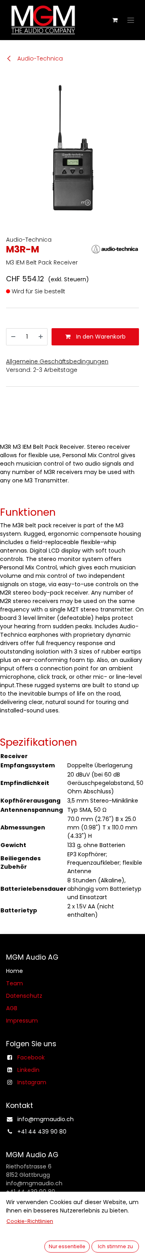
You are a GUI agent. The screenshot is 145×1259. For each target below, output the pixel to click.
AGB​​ (11, 1008)
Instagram (31, 1082)
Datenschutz (24, 996)
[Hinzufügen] (41, 337)
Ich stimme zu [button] (115, 1246)
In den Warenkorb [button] (100, 337)
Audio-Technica (39, 58)
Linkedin (28, 1070)
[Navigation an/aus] (130, 20)
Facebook (31, 1057)
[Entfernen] (13, 337)
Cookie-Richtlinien (29, 1221)
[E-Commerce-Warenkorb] (114, 20)
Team (14, 983)
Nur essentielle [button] (67, 1246)
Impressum (22, 1021)
